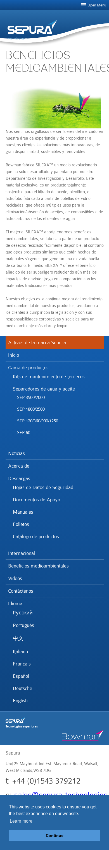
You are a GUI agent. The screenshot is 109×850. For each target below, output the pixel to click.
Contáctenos (20, 591)
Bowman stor (83, 735)
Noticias (16, 453)
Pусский (22, 613)
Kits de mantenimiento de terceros (48, 376)
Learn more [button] (21, 821)
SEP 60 (23, 432)
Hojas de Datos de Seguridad (43, 487)
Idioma (15, 603)
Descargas (19, 478)
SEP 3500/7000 (31, 397)
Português (23, 625)
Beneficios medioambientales (38, 566)
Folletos (21, 524)
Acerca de (18, 466)
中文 (18, 638)
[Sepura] (32, 27)
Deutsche (22, 688)
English (20, 700)
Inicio (13, 355)
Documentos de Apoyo (36, 499)
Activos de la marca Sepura (37, 342)
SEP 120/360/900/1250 (37, 420)
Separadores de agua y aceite (44, 389)
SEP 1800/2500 (31, 409)
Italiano (20, 651)
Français (21, 664)
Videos (15, 578)
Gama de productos (28, 367)
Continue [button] (54, 835)
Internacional (21, 553)
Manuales (23, 512)
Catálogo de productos (36, 536)
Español (21, 676)
